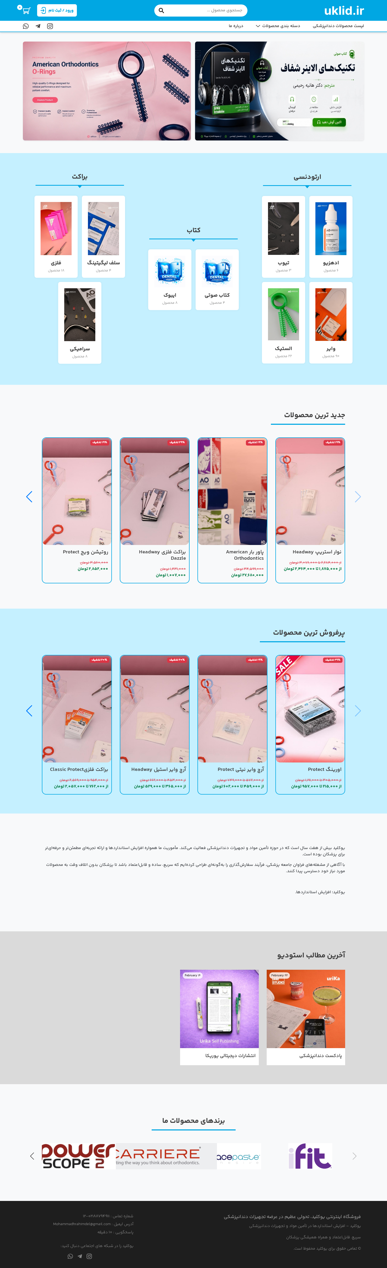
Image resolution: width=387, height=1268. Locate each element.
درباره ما (236, 26)
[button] (29, 497)
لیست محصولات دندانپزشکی (338, 26)
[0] (27, 10)
